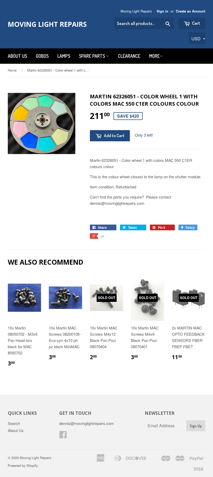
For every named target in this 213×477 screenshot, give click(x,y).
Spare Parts (92, 56)
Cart (195, 23)
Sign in (162, 11)
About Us (17, 56)
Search (14, 423)
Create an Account (190, 11)
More (154, 56)
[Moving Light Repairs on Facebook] (63, 436)
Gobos (42, 56)
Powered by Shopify (23, 465)
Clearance (129, 56)
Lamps (63, 56)
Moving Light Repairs (47, 24)
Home (12, 70)
